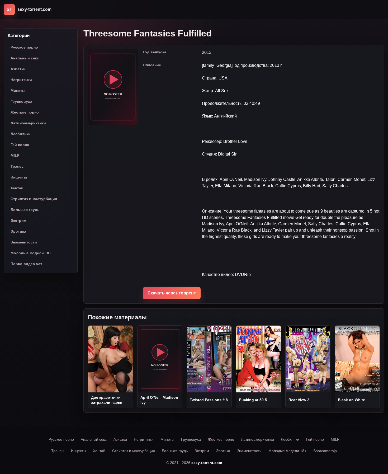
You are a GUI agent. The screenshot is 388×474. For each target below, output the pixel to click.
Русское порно (24, 47)
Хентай (17, 188)
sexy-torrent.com (206, 463)
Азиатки (18, 69)
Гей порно (20, 145)
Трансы (18, 167)
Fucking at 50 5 (253, 400)
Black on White (351, 400)
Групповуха (21, 102)
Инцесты (19, 177)
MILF (15, 156)
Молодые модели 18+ (31, 253)
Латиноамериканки (28, 123)
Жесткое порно (25, 112)
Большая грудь (25, 210)
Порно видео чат (26, 264)
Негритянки (21, 80)
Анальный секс (25, 58)
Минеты (18, 91)
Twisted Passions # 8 (209, 400)
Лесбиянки (21, 134)
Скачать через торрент (172, 293)
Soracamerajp (325, 451)
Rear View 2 (298, 400)
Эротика (18, 231)
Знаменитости (24, 242)
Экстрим (18, 221)
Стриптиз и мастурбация (34, 199)
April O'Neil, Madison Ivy (159, 399)
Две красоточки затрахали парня (106, 399)
